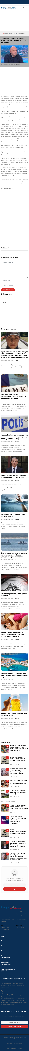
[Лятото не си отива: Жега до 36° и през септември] (14, 702)
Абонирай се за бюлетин (14, 1026)
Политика (17, 64)
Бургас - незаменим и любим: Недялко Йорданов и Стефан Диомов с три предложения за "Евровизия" (18, 820)
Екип (2, 946)
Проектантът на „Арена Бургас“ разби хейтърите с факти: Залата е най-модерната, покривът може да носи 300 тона (18, 856)
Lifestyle (16, 360)
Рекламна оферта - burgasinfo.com (14, 1043)
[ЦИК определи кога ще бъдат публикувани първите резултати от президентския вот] (14, 383)
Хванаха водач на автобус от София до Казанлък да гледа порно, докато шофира (12, 634)
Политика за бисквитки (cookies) (14, 1048)
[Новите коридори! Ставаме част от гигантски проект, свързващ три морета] (14, 662)
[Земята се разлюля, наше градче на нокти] (14, 582)
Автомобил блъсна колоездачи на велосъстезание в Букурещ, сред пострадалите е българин (14, 437)
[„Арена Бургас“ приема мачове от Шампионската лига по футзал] (5, 794)
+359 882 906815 (20, 927)
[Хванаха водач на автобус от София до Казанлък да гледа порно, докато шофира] (14, 621)
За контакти (4, 951)
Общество (17, 441)
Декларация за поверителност (14, 1045)
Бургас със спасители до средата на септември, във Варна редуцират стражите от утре (14, 555)
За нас (3, 941)
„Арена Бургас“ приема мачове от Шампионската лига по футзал (18, 792)
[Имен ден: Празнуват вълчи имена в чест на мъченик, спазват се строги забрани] (5, 783)
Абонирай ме (14, 889)
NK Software (16, 1038)
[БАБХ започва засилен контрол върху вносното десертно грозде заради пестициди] (5, 760)
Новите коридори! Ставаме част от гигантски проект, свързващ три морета (14, 675)
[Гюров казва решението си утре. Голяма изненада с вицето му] (14, 464)
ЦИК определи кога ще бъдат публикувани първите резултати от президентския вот (13, 396)
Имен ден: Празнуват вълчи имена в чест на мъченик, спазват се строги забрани (18, 782)
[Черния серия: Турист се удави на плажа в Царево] (14, 503)
